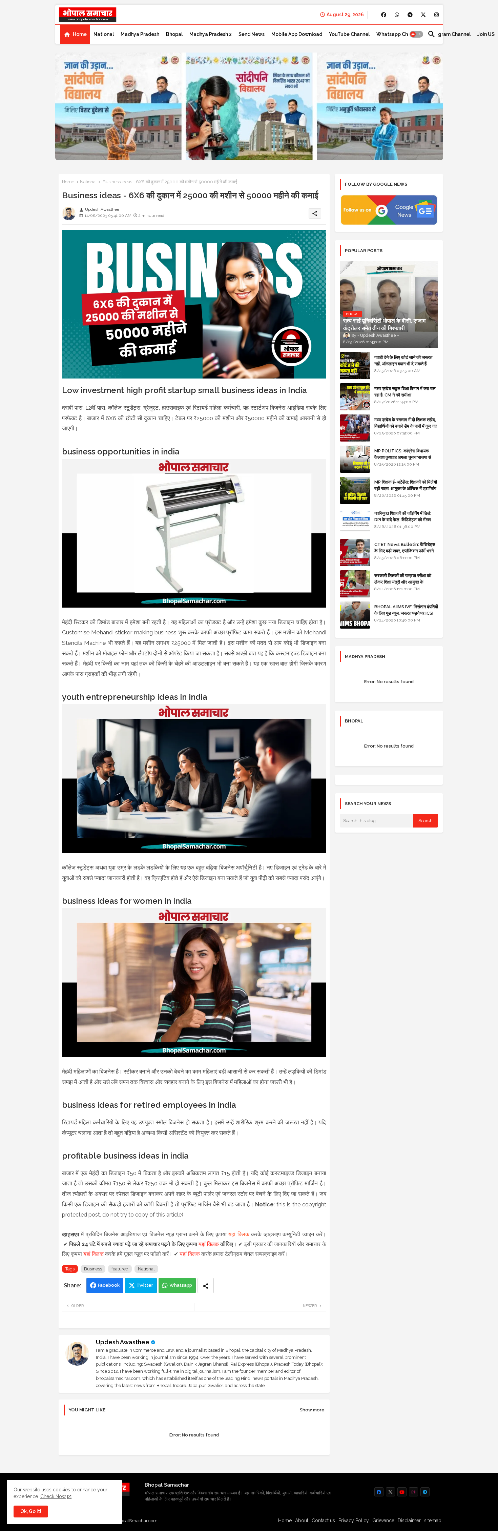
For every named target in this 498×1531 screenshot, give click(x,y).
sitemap (432, 1520)
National (104, 34)
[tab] (75, 34)
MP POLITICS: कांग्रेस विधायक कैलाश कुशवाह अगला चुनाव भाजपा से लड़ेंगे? (402, 457)
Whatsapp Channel (398, 34)
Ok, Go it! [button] (30, 1511)
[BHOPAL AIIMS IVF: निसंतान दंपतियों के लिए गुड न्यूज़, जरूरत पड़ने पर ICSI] (355, 615)
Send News (251, 34)
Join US (486, 34)
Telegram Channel (449, 34)
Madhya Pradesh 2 (210, 34)
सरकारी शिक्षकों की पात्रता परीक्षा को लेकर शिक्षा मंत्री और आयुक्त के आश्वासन (402, 581)
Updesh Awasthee (122, 1342)
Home (80, 34)
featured (119, 1268)
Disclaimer (409, 1520)
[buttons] (383, 14)
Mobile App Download (296, 34)
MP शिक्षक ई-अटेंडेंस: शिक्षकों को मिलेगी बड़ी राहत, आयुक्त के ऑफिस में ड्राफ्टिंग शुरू (405, 488)
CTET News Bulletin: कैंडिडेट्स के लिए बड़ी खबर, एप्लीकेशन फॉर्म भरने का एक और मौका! (404, 550)
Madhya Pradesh (140, 34)
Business (93, 1268)
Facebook (109, 1285)
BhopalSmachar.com (136, 1520)
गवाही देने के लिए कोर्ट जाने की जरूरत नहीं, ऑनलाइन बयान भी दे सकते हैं (403, 360)
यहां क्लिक (238, 1234)
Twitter (145, 1285)
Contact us (323, 1520)
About (301, 1520)
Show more (312, 1409)
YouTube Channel (349, 34)
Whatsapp (180, 1285)
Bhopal (174, 34)
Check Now (53, 1496)
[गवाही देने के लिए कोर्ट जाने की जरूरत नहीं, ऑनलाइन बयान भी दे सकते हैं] (355, 365)
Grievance (383, 1520)
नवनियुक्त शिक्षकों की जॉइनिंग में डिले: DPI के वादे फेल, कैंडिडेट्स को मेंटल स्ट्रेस (402, 519)
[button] (416, 34)
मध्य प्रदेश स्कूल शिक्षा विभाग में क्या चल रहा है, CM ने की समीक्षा (405, 391)
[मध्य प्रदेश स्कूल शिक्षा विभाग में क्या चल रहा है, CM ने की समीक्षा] (355, 396)
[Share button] (206, 1285)
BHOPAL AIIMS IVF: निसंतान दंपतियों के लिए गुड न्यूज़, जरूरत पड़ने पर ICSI (406, 609)
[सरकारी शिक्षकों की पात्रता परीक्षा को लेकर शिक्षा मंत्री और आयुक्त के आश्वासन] (355, 583)
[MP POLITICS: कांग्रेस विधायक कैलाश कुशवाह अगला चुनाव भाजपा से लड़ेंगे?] (355, 459)
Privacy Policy (353, 1520)
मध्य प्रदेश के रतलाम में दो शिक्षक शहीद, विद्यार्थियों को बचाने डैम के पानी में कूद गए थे (405, 425)
